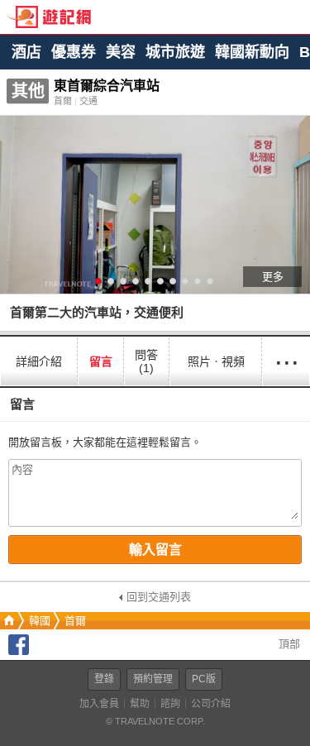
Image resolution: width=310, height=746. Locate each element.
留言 (100, 361)
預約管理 (153, 679)
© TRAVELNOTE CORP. (155, 721)
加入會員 (99, 704)
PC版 (204, 679)
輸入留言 (155, 550)
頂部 (287, 644)
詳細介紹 (39, 361)
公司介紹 (211, 704)
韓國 (39, 620)
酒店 (26, 52)
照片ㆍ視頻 (216, 361)
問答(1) (146, 361)
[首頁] (7, 620)
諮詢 (170, 704)
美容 (121, 52)
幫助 (140, 704)
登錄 (104, 679)
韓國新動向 (252, 52)
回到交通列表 (158, 597)
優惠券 (73, 52)
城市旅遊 (175, 52)
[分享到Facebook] (18, 651)
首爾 (75, 620)
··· (286, 361)
